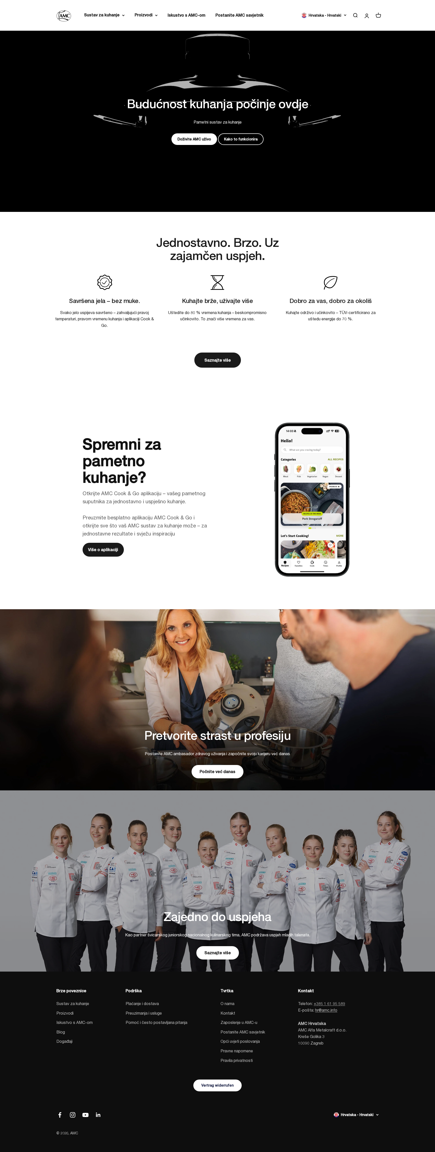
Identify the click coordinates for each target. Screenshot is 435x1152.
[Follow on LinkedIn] (98, 1114)
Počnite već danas (217, 771)
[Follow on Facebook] (59, 1114)
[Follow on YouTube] (85, 1114)
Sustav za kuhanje (102, 15)
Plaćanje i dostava (142, 1003)
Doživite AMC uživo (194, 139)
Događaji (64, 1041)
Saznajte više (217, 360)
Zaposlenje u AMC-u (239, 1022)
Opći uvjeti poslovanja (240, 1041)
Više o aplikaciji (103, 549)
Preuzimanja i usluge (144, 1013)
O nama (227, 1003)
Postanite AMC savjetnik (239, 15)
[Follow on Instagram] (72, 1114)
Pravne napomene (237, 1050)
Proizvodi (144, 15)
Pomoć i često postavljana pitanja (156, 1022)
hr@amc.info (326, 1010)
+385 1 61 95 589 (329, 1003)
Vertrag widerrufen (217, 1085)
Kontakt (228, 1013)
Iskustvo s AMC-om (186, 15)
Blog (60, 1031)
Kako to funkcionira (241, 139)
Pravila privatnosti (237, 1060)
